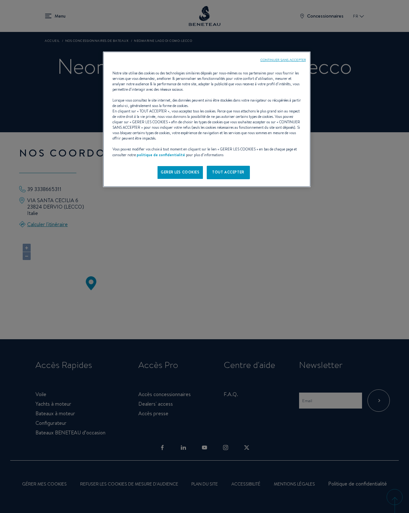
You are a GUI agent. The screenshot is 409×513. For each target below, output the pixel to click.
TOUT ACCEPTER (228, 172)
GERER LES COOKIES (180, 172)
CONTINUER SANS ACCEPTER (283, 59)
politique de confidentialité (161, 154)
